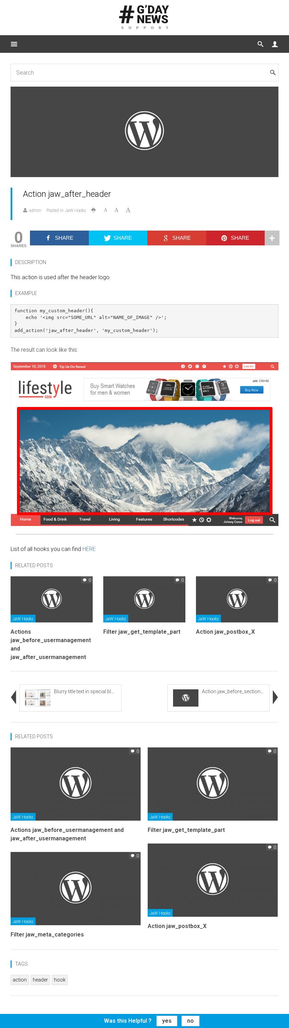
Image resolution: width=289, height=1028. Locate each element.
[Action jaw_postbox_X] (237, 599)
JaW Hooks (75, 210)
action (20, 980)
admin (35, 210)
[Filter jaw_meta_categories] (76, 888)
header (40, 980)
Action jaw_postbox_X (225, 631)
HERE (89, 549)
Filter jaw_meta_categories (47, 934)
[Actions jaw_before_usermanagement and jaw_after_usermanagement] (52, 599)
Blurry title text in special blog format (94, 691)
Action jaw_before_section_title (236, 691)
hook (60, 980)
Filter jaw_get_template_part (141, 631)
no (190, 1020)
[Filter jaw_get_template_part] (144, 599)
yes (167, 1020)
